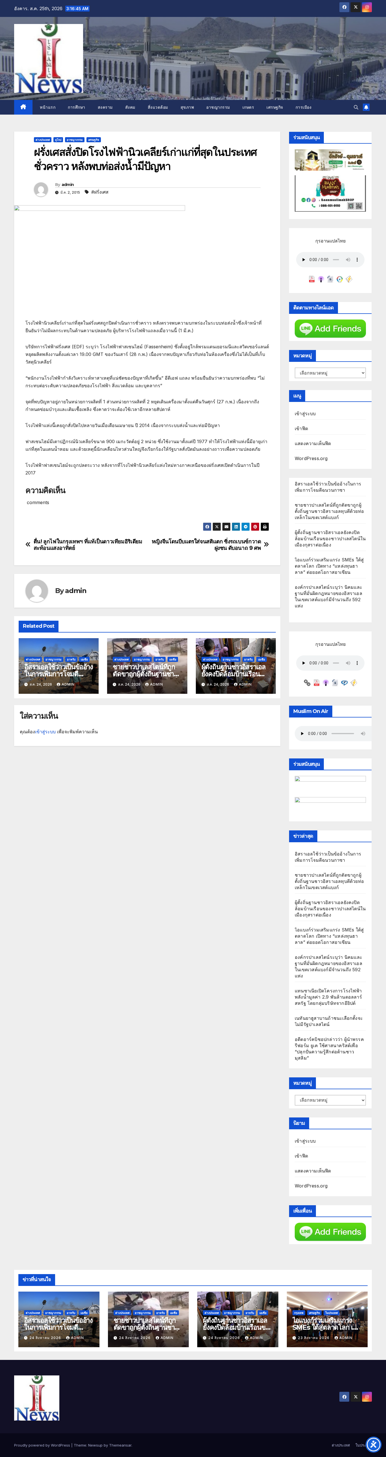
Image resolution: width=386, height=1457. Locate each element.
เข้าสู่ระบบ (45, 731)
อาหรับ (71, 659)
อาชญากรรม (218, 107)
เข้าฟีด (301, 428)
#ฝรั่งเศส (100, 192)
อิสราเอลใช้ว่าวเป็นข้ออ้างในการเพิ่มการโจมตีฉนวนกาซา (58, 674)
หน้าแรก (47, 107)
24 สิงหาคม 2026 (45, 1338)
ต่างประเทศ (43, 139)
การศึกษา (76, 107)
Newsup (95, 1445)
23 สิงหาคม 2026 (314, 1338)
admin (68, 184)
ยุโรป (58, 139)
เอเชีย (84, 659)
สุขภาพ (187, 107)
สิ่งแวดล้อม (158, 107)
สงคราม (105, 107)
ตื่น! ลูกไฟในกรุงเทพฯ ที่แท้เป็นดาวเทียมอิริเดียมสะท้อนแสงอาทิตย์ (88, 544)
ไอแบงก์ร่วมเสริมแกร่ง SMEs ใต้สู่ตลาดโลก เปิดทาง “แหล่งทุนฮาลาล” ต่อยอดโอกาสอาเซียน (329, 566)
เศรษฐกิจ (274, 107)
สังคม (130, 107)
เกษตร (248, 107)
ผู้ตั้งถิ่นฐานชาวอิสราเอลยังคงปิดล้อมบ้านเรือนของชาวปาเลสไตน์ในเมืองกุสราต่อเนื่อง (330, 539)
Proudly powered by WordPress (42, 1445)
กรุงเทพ (298, 1312)
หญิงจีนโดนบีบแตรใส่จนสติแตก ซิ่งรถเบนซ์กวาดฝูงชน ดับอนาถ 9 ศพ (206, 544)
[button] (356, 107)
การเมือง (304, 107)
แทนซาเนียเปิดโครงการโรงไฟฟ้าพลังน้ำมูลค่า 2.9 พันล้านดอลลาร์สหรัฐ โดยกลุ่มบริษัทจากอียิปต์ (328, 997)
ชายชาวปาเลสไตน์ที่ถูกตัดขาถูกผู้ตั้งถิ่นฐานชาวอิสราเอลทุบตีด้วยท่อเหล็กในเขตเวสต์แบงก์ (329, 511)
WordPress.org (311, 458)
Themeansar (120, 1445)
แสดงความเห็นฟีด (313, 443)
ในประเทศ (331, 1312)
